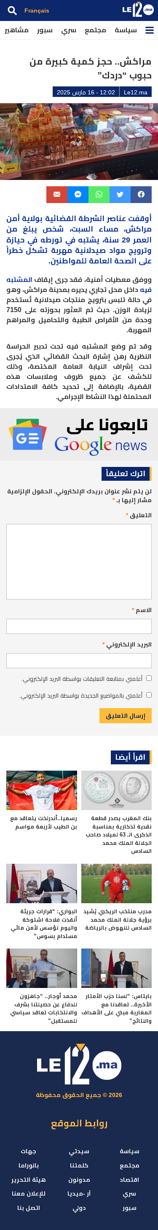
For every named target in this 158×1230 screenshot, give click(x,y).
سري (68, 30)
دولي (79, 1207)
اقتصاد (129, 1179)
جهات (28, 1151)
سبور (45, 30)
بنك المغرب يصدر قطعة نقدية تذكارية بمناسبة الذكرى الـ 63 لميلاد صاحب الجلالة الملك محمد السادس (119, 834)
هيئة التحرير (28, 1179)
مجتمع (95, 30)
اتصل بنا (28, 1207)
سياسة (126, 30)
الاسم (142, 610)
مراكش (139, 229)
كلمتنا (79, 1165)
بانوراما (29, 1165)
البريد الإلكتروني (127, 644)
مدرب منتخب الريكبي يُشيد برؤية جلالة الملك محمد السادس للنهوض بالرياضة (117, 919)
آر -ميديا (79, 1193)
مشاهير (17, 30)
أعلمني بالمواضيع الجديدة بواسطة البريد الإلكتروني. (80, 695)
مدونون (79, 1179)
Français (36, 10)
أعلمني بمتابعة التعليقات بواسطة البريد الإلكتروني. (81, 678)
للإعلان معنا (29, 1193)
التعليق (139, 515)
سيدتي (79, 1151)
